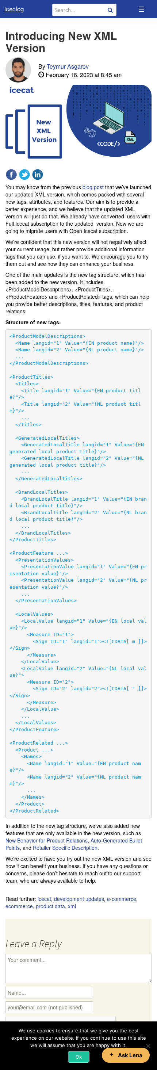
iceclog (14, 8)
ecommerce (19, 906)
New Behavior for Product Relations (46, 840)
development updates (79, 898)
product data (50, 906)
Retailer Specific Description (65, 847)
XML (72, 906)
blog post (93, 187)
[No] (148, 1046)
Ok (79, 1057)
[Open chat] (126, 1055)
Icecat (44, 898)
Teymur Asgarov (68, 66)
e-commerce (121, 898)
